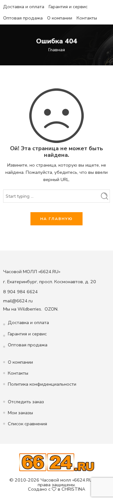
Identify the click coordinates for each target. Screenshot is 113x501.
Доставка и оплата (23, 6)
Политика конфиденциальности (42, 384)
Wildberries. (30, 309)
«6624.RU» (83, 480)
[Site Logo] (56, 462)
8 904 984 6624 (20, 292)
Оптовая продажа (23, 18)
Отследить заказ (26, 402)
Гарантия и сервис (68, 6)
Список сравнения (27, 424)
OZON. (51, 309)
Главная (56, 50)
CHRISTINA (73, 489)
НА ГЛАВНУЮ (56, 218)
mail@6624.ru (18, 301)
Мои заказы (20, 413)
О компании (59, 18)
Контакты (87, 18)
